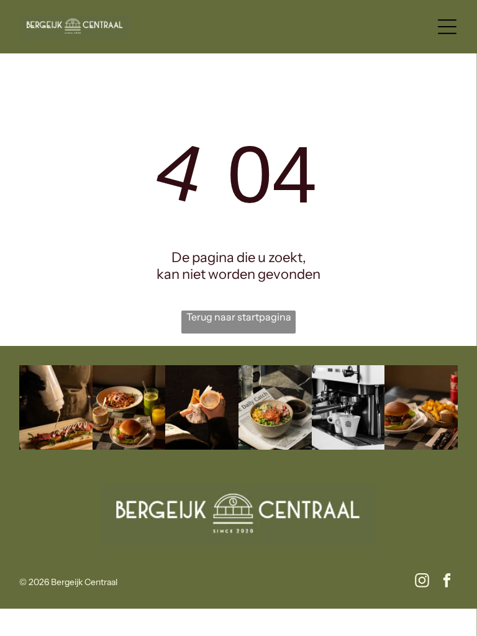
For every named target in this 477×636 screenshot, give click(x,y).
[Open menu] (447, 26)
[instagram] (422, 582)
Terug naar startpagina (238, 317)
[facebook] (447, 582)
